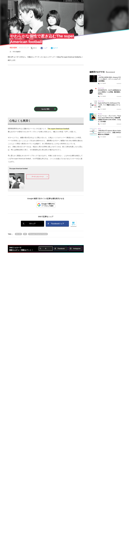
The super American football (38, 234)
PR (25, 234)
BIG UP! (18, 234)
